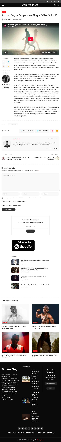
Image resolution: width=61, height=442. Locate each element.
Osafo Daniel (8, 19)
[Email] (8, 66)
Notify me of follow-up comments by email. (15, 201)
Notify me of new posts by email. (12, 205)
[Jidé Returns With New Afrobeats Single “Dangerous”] (15, 342)
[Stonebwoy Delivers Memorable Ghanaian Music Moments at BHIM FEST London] (15, 270)
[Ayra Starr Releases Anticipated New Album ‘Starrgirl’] (15, 278)
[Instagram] (51, 1)
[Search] (57, 5)
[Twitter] (47, 1)
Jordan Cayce (13, 124)
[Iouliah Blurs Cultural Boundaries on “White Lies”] (45, 342)
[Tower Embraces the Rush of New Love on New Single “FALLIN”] (26, 417)
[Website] (47, 148)
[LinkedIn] (53, 1)
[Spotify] (58, 1)
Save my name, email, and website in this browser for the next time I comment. (22, 198)
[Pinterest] (49, 1)
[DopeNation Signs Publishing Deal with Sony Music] (15, 286)
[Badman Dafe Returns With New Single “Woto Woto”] (45, 314)
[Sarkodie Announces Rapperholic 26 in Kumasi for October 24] (15, 262)
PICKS (4, 12)
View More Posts (52, 139)
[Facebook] (46, 1)
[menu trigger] (4, 5)
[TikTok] (57, 1)
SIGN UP (30, 231)
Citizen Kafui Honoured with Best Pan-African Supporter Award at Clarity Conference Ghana (35, 399)
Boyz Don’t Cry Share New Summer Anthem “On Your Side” (6, 87)
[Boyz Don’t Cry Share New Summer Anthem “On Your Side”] (6, 79)
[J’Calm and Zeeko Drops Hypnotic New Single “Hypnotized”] (15, 314)
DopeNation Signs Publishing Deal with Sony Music (35, 285)
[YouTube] (55, 1)
